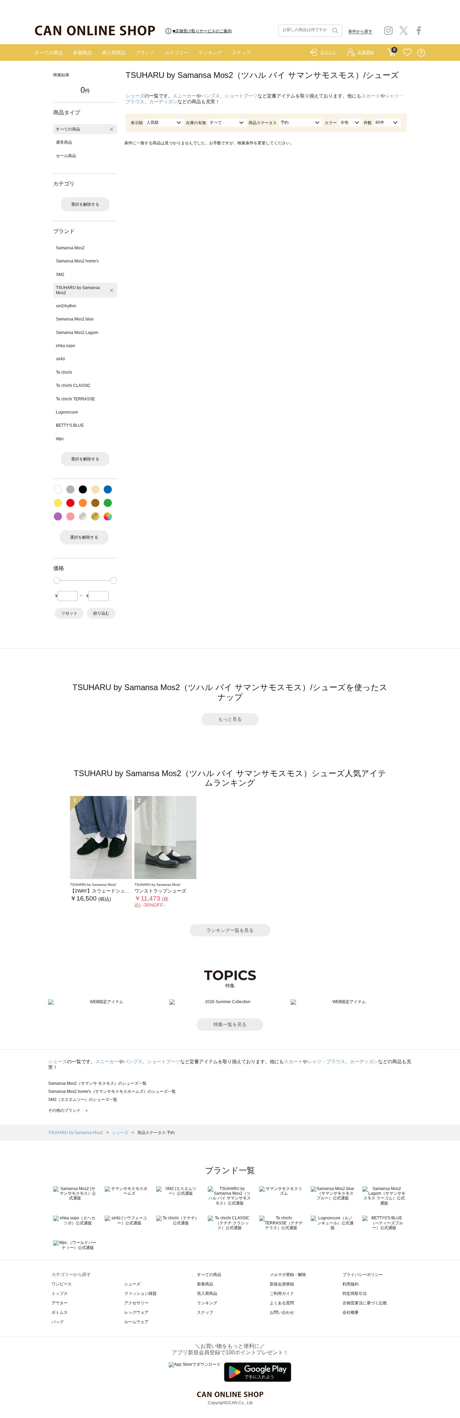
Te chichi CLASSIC (73, 385)
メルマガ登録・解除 (288, 1274)
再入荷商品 (114, 52)
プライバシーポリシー (362, 1274)
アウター (60, 1303)
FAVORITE (407, 53)
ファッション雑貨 (140, 1293)
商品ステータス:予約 (156, 1132)
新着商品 (82, 52)
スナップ (241, 52)
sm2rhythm (66, 306)
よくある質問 (282, 1303)
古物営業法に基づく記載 (364, 1303)
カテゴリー (176, 52)
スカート (370, 95)
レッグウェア (136, 1312)
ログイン (328, 52)
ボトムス (60, 1312)
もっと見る (230, 719)
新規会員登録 (282, 1284)
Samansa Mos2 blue (75, 319)
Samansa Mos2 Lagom (77, 332)
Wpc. (60, 438)
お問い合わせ (282, 1312)
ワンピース (62, 1284)
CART (391, 51)
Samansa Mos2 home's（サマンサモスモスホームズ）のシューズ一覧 (112, 1091)
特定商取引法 (354, 1293)
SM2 (60, 274)
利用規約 (350, 1284)
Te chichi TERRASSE (75, 399)
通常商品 (64, 142)
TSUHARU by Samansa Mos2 (78, 290)
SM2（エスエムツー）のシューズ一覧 (82, 1099)
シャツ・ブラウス (326, 1061)
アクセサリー (136, 1303)
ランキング (210, 52)
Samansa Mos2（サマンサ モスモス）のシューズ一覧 (97, 1083)
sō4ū (60, 359)
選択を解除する (85, 204)
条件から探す (360, 31)
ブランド (145, 52)
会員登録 (366, 52)
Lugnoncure (67, 412)
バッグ (58, 1322)
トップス (60, 1293)
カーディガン (163, 101)
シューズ (135, 95)
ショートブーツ (241, 95)
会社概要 (350, 1312)
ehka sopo (65, 345)
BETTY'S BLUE (70, 425)
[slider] (57, 580)
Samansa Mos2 (70, 248)
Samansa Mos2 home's (77, 261)
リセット (69, 613)
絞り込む (101, 613)
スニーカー (184, 95)
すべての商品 (49, 52)
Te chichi (64, 372)
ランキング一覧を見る (230, 930)
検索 (334, 31)
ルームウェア (136, 1322)
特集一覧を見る (230, 1024)
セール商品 (66, 155)
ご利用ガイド (282, 1293)
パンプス (210, 95)
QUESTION (421, 52)
